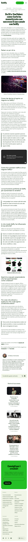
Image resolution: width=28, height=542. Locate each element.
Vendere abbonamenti (7, 500)
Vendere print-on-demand (8, 498)
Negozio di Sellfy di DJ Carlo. (14, 272)
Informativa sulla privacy (19, 524)
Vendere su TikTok (18, 507)
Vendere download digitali (8, 496)
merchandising (7, 35)
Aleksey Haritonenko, (10, 9)
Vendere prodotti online (7, 504)
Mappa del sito (18, 526)
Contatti (16, 520)
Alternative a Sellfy (18, 510)
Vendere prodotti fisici (7, 502)
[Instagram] (6, 538)
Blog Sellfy (9, 8)
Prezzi (4, 507)
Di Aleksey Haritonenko (13, 355)
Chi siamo (17, 518)
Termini (16, 522)
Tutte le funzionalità (7, 495)
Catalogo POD (5, 505)
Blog (15, 496)
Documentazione (18, 495)
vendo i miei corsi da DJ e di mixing (16, 71)
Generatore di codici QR (7, 532)
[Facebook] (3, 538)
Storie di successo (17, 8)
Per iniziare (17, 498)
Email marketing (6, 534)
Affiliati (16, 512)
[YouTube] (11, 538)
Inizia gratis (20, 3)
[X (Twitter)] (8, 538)
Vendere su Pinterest (19, 509)
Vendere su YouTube (19, 505)
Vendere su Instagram (19, 503)
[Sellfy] (4, 3)
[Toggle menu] (26, 2)
